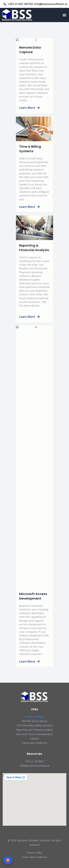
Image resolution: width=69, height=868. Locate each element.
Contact (34, 738)
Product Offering (34, 716)
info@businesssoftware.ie (34, 765)
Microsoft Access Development (34, 734)
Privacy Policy (34, 852)
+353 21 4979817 (35, 761)
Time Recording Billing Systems (34, 725)
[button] (64, 15)
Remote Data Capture (34, 721)
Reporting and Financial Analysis (34, 729)
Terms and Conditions (34, 743)
